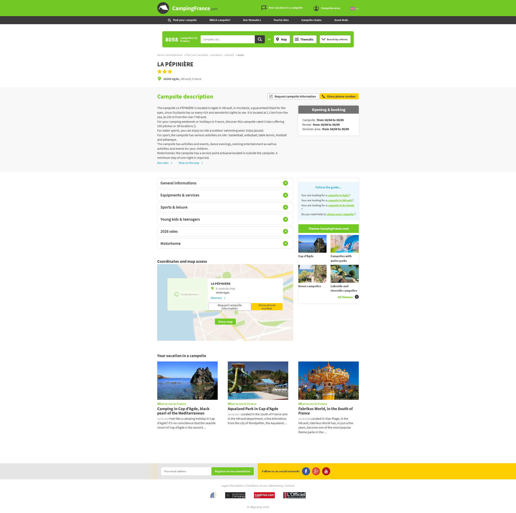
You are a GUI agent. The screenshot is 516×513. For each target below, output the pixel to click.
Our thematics (252, 20)
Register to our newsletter (232, 471)
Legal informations (233, 485)
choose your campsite (340, 214)
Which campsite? (220, 20)
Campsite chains (311, 20)
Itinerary (216, 298)
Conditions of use (256, 485)
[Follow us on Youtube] (326, 471)
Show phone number (267, 306)
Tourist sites (281, 20)
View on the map (189, 163)
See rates (163, 163)
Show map (225, 322)
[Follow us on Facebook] (306, 471)
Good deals (341, 20)
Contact (289, 485)
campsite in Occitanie (341, 205)
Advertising (276, 485)
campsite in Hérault (340, 200)
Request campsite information (295, 96)
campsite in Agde (338, 195)
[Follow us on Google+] (316, 471)
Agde (226, 292)
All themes (345, 297)
